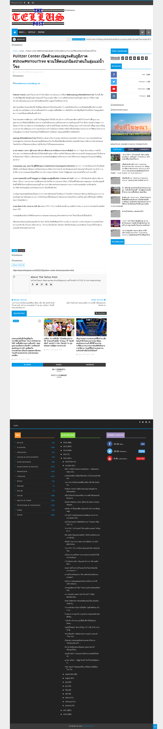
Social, (41, 72)
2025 (65, 446)
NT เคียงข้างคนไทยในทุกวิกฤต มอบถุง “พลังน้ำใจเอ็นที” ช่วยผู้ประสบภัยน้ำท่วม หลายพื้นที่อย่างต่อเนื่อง (136, 190)
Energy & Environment (27, 457)
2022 (65, 458)
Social (21, 51)
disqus (58, 365)
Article (31, 32)
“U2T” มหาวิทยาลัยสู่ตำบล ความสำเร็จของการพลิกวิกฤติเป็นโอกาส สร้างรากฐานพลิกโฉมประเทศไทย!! (136, 223)
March (68, 697)
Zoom (131, 150)
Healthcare (22, 471)
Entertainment (24, 462)
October (68, 465)
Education (21, 452)
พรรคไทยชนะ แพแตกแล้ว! (133, 211)
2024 (65, 450)
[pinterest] (146, 422)
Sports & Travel (69, 39)
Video (19, 510)
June (67, 686)
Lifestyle (21, 476)
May (67, 690)
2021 (65, 710)
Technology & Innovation (28, 505)
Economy (21, 447)
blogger (27, 365)
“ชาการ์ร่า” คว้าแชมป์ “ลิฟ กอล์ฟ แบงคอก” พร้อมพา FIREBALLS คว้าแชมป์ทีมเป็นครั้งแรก (136, 157)
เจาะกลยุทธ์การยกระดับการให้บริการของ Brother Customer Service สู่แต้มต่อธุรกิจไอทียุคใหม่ (136, 233)
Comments (144, 150)
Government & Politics (27, 467)
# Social (21, 250)
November (69, 461)
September (69, 674)
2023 (65, 454)
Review (41, 32)
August (68, 678)
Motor (20, 481)
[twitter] (28, 3)
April (67, 694)
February (68, 701)
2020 (65, 714)
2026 (65, 442)
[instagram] (33, 3)
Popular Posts (117, 150)
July (66, 682)
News (21, 32)
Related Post (19, 313)
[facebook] (24, 3)
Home (15, 51)
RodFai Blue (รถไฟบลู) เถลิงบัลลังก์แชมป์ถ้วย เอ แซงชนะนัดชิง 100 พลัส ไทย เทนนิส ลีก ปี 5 (109, 39)
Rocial (20, 491)
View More (101, 313)
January (68, 705)
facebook (90, 365)
